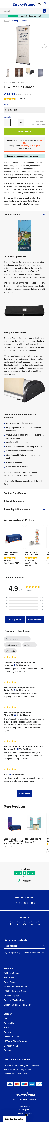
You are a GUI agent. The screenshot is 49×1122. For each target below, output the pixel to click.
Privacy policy (24, 1106)
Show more (24, 793)
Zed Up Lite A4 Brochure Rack (31, 553)
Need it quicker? (24, 148)
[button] (24, 597)
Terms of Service (11, 954)
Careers (7, 1050)
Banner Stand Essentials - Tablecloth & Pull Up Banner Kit (13, 841)
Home (6, 20)
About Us (8, 1018)
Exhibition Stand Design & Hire (18, 1005)
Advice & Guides (11, 1036)
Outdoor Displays (11, 995)
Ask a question (15, 619)
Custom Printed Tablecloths (11, 553)
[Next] (44, 45)
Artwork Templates (37, 123)
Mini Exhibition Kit (33, 839)
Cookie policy (24, 1110)
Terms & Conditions (24, 1113)
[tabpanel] (24, 718)
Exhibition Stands (11, 973)
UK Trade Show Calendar (15, 1041)
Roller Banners (10, 982)
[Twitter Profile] (17, 924)
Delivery (7, 1032)
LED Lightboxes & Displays (16, 991)
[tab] (24, 631)
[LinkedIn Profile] (31, 924)
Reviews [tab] (10, 631)
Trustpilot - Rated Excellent (30, 16)
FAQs (6, 1027)
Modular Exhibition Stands (15, 986)
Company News (11, 1046)
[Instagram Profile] (24, 924)
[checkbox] (10, 650)
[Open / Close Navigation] (7, 4)
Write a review (34, 619)
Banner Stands (10, 977)
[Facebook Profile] (10, 924)
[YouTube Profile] (38, 924)
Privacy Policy (41, 952)
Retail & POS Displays (14, 1000)
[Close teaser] (26, 1115)
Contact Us (9, 1023)
